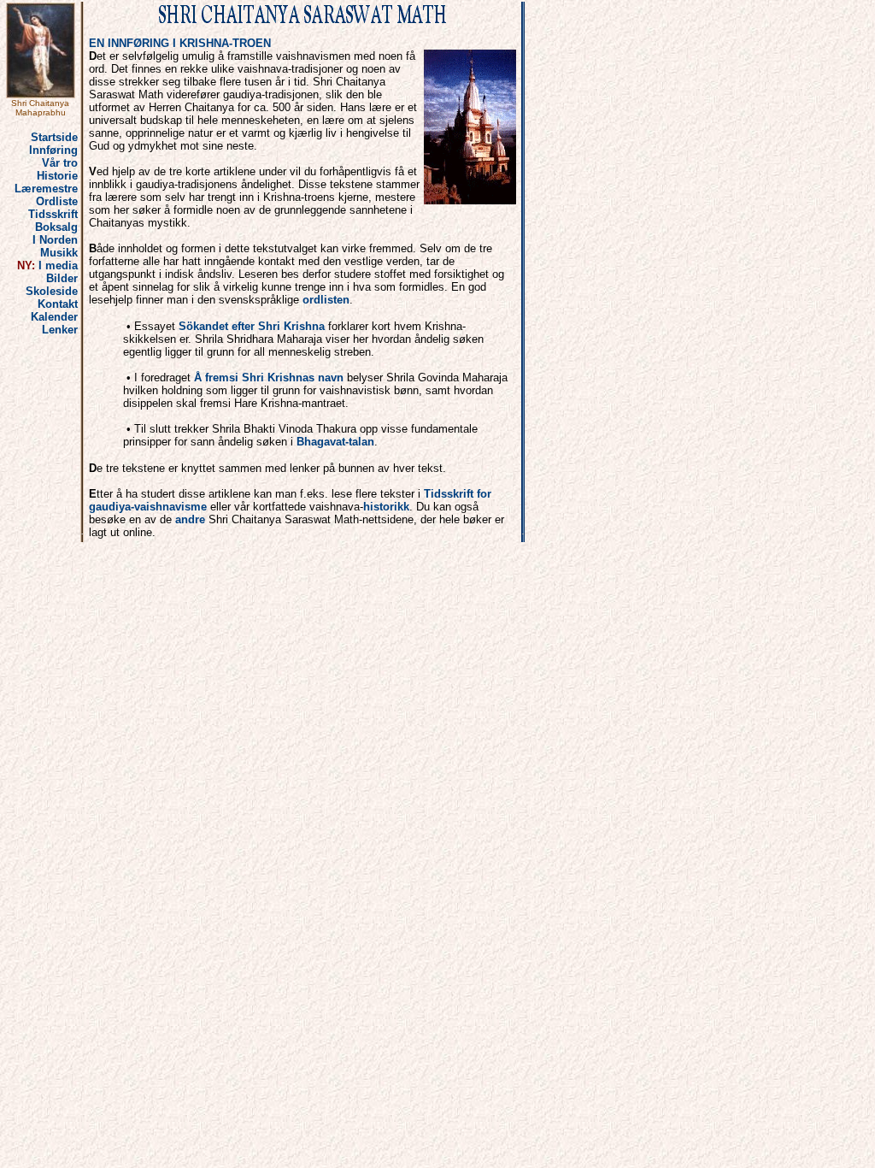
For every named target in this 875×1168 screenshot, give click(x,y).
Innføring (53, 150)
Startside (54, 137)
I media (58, 265)
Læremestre (46, 188)
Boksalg (56, 227)
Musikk (59, 252)
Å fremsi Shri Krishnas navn (269, 377)
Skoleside (52, 291)
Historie (57, 175)
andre (190, 519)
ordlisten (325, 299)
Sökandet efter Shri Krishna (252, 326)
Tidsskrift (53, 214)
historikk (386, 506)
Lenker (60, 329)
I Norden (55, 239)
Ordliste (57, 201)
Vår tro (60, 162)
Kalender (54, 316)
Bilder (62, 278)
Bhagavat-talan (335, 441)
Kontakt (58, 304)
